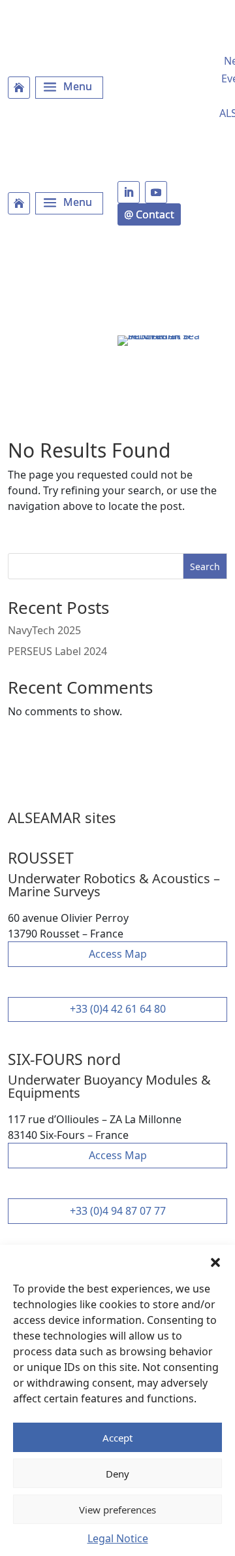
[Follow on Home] (19, 87)
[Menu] (69, 87)
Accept (117, 1437)
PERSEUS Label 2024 (57, 651)
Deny (117, 1473)
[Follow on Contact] (149, 214)
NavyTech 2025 (44, 630)
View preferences (117, 1509)
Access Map (118, 954)
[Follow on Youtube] (156, 192)
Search (205, 566)
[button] (215, 1261)
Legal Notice (117, 1538)
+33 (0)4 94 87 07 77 (118, 1211)
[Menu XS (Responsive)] (69, 203)
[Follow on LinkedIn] (129, 192)
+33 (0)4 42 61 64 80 (118, 1009)
